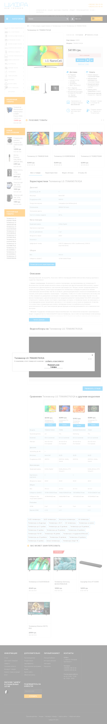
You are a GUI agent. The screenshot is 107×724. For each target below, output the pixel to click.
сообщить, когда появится (54, 361)
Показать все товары (53, 366)
